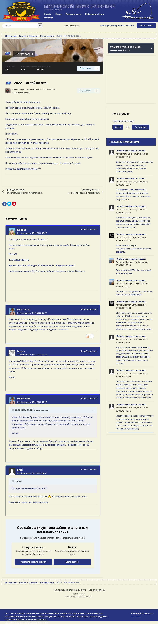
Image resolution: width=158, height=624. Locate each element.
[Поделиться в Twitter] (9, 204)
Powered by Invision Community (79, 597)
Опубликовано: (32, 233)
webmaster (136, 616)
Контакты (48, 18)
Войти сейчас (72, 562)
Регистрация (146, 25)
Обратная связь (97, 590)
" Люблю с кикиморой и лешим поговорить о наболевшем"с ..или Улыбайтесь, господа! (132, 151)
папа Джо (127, 154)
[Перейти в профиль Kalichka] (12, 231)
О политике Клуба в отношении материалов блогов (125, 48)
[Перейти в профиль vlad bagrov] (111, 260)
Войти (118, 127)
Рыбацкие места (73, 14)
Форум (58, 14)
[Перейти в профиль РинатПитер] (12, 311)
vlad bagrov (128, 262)
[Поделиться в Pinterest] (14, 204)
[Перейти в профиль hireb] (12, 471)
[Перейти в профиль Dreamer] (111, 235)
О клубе (47, 14)
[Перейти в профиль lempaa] (12, 353)
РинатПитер (23, 309)
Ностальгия (24, 54)
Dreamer (127, 237)
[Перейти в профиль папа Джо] (111, 152)
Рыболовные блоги (94, 14)
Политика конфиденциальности (69, 590)
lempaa (21, 351)
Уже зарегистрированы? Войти (116, 25)
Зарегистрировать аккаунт (33, 562)
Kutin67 (36, 90)
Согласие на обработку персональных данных (26, 622)
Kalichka (21, 230)
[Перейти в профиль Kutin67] (8, 90)
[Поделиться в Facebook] (4, 204)
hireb (19, 470)
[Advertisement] (131, 81)
